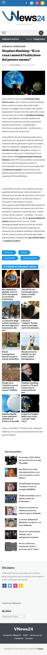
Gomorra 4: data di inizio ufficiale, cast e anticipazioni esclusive (29, 534)
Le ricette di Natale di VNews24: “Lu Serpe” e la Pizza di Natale (30, 522)
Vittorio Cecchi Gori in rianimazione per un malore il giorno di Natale (30, 510)
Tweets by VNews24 (11, 603)
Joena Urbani (15, 65)
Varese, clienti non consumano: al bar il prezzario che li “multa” (29, 546)
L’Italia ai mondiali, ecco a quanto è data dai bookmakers (30, 498)
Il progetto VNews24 (12, 635)
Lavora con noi (36, 635)
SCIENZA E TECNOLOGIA (13, 46)
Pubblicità (18, 638)
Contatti (29, 638)
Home (4, 428)
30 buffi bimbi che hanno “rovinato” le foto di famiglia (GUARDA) (29, 486)
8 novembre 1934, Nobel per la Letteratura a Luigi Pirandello (30, 460)
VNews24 (23, 629)
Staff (25, 635)
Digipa (40, 649)
